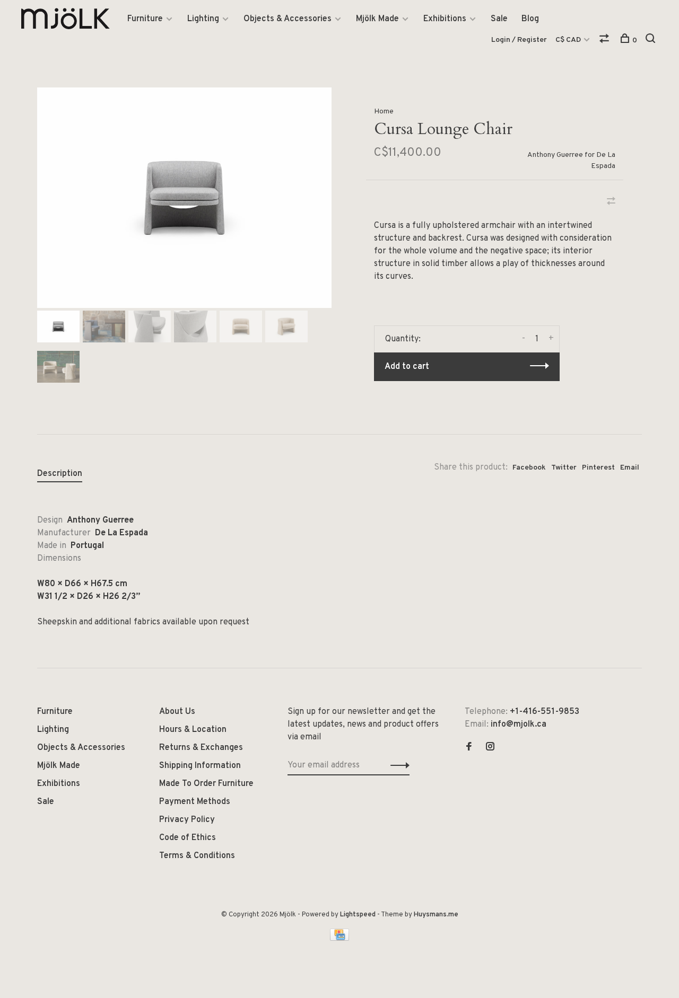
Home (384, 111)
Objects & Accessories (287, 19)
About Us (177, 711)
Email (629, 467)
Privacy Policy (187, 820)
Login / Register (519, 40)
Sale (499, 19)
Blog (530, 19)
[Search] (652, 40)
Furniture (145, 19)
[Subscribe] (397, 765)
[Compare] (605, 40)
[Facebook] (469, 748)
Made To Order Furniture (206, 784)
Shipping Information (200, 766)
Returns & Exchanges (201, 748)
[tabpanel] (184, 197)
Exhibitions (444, 19)
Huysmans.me (436, 915)
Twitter (564, 467)
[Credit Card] (339, 938)
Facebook (529, 467)
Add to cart (407, 366)
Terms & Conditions (197, 856)
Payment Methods (194, 802)
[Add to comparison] (611, 202)
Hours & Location (193, 730)
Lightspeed (358, 915)
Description (59, 474)
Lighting (203, 19)
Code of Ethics (187, 838)
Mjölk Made (377, 19)
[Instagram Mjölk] (490, 748)
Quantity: (403, 339)
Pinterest (598, 467)
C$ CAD (568, 40)
